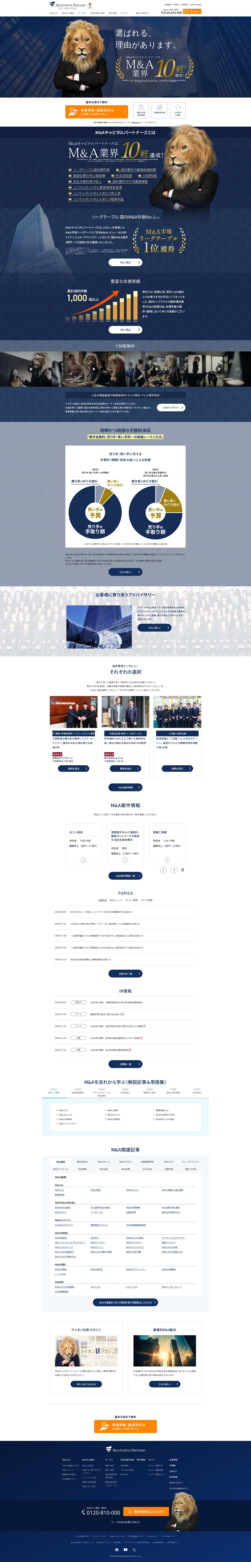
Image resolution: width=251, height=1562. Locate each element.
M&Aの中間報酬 (169, 1269)
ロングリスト (96, 1286)
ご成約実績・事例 (97, 13)
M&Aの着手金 (96, 1269)
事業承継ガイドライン (99, 1225)
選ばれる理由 (68, 13)
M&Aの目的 (112, 1110)
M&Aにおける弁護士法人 (65, 1256)
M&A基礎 (60, 1161)
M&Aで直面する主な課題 (172, 1189)
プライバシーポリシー (99, 1536)
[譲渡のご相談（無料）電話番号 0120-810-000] (171, 11)
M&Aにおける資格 (169, 1247)
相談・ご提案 (53, 1091)
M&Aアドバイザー (98, 1242)
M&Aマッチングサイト (135, 1247)
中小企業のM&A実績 (170, 1207)
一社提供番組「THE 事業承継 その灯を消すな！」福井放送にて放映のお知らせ (107, 947)
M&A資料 (59, 1282)
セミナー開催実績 (155, 1470)
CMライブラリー (176, 1482)
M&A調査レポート (69, 1479)
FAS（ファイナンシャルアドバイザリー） (70, 1242)
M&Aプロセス (125, 1161)
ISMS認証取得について (136, 1536)
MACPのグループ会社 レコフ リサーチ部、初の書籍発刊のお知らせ (101, 911)
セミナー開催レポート (157, 1474)
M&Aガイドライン (63, 1220)
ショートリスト (132, 1286)
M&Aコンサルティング (64, 1247)
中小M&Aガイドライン (64, 1225)
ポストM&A (147, 1169)
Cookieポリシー (153, 1536)
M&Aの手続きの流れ (165, 1114)
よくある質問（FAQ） (83, 1536)
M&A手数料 (60, 1264)
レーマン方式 (60, 1274)
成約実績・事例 (127, 1459)
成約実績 (124, 1465)
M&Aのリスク (113, 1114)
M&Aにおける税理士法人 (172, 1251)
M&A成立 (197, 1091)
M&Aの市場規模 (133, 1207)
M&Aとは (54, 13)
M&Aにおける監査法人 (64, 1251)
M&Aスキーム (104, 1161)
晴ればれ (124, 1474)
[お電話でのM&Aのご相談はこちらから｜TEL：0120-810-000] (101, 1511)
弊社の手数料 (88, 1465)
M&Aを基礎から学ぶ (70, 1465)
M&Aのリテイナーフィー (136, 1269)
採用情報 (184, 4)
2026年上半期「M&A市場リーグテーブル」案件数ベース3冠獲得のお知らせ (105, 923)
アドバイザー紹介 (89, 1477)
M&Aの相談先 (113, 1119)
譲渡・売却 (109, 1465)
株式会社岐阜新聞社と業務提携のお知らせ (91, 959)
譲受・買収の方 (142, 13)
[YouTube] (31, 369)
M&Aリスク (169, 1161)
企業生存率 (131, 1212)
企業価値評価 (147, 1161)
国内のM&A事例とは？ (171, 1212)
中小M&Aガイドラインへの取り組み (109, 1542)
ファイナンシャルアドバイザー (174, 1237)
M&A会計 (104, 1169)
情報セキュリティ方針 (117, 1536)
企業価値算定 (77, 1091)
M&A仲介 (95, 1237)
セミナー (124, 13)
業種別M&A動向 (69, 1474)
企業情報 (167, 4)
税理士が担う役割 (133, 1251)
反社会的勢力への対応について (82, 1542)
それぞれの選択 (127, 1470)
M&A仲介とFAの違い (165, 1119)
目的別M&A (82, 1161)
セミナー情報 (131, 900)
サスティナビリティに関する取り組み (137, 1542)
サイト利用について (168, 1536)
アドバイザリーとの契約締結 (101, 1092)
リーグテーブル (97, 1212)
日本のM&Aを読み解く (65, 1202)
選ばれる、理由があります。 (148, 39)
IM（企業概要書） (62, 1291)
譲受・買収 (109, 1470)
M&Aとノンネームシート (172, 1286)
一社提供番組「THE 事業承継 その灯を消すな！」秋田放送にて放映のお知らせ (107, 935)
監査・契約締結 (173, 1091)
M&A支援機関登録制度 (136, 1225)
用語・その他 (190, 1169)
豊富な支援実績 (89, 1482)
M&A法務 (125, 1169)
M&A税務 (82, 1169)
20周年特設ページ (173, 1542)
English (198, 4)
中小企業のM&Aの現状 (100, 1207)
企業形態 (169, 1169)
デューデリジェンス (190, 1161)
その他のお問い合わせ (128, 1522)
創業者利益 (59, 1194)
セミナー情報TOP (155, 1465)
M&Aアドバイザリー (68, 1123)
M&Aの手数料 (65, 1119)
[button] (163, 870)
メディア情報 (146, 900)
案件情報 (113, 13)
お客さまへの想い (89, 1486)
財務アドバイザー (169, 1242)
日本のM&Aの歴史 (63, 1207)
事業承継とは (162, 1110)
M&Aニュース (116, 900)
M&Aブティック (97, 1247)
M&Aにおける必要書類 (64, 1286)
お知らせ (103, 900)
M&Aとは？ (59, 1189)
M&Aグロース (61, 1212)
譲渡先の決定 (149, 1091)
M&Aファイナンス (60, 1169)
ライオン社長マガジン (178, 1488)
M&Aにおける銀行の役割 (101, 1251)
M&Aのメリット (66, 1114)
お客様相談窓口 (158, 1542)
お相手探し (125, 1091)
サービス (82, 13)
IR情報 (175, 4)
